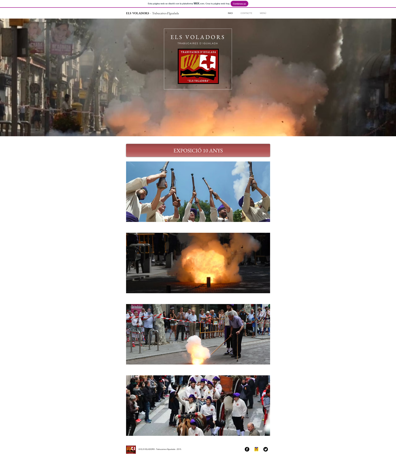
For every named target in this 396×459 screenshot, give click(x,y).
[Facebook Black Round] (247, 449)
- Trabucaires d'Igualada (164, 13)
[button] (263, 13)
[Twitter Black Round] (265, 449)
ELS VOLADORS (138, 13)
